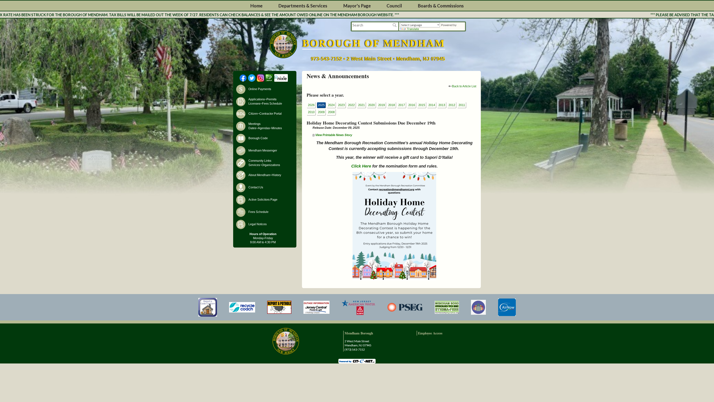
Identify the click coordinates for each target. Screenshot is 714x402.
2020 (371, 105)
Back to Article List (464, 86)
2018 (391, 105)
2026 (311, 105)
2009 (321, 112)
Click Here (361, 166)
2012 (451, 105)
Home (256, 5)
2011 (462, 105)
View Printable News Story (333, 135)
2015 (421, 105)
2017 (401, 105)
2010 (311, 112)
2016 (411, 105)
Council (394, 5)
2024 (331, 105)
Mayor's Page (357, 5)
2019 (381, 105)
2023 (341, 105)
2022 (351, 105)
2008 (331, 112)
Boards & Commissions (441, 5)
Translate (413, 29)
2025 (321, 105)
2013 (441, 105)
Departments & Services (302, 5)
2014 (431, 105)
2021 (361, 105)
